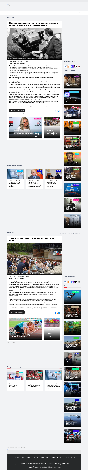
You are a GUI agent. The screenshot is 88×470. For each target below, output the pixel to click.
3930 (57, 180)
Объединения (76, 291)
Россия (9, 13)
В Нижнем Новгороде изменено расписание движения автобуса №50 (71, 192)
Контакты (72, 457)
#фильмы (45, 307)
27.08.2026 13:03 (70, 312)
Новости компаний (64, 457)
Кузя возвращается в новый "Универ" (22, 135)
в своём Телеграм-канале (42, 281)
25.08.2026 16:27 (70, 143)
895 (76, 358)
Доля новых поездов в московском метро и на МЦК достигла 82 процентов (71, 439)
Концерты (73, 17)
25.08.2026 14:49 (70, 219)
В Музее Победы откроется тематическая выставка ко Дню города (72, 84)
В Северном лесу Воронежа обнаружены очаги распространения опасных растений (72, 330)
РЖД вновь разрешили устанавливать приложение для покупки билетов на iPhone (53, 386)
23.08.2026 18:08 (13, 180)
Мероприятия (68, 17)
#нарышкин (14, 106)
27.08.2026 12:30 (70, 342)
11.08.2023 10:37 (21, 61)
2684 (76, 98)
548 (76, 81)
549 (76, 173)
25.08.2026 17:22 (70, 112)
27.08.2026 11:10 (70, 404)
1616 (76, 204)
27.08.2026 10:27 (70, 435)
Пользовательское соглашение (67, 464)
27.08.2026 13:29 (70, 296)
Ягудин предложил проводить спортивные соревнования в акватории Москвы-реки (72, 161)
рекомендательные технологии (54, 467)
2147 (76, 419)
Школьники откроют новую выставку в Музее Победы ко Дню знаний (72, 377)
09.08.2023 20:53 (51, 329)
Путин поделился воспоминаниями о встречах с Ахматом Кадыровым (33, 184)
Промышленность (75, 215)
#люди (56, 106)
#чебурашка (37, 307)
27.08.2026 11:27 (70, 389)
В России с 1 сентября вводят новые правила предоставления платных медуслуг (34, 386)
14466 (49, 127)
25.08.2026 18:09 (70, 81)
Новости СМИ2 (11, 342)
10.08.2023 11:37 (51, 126)
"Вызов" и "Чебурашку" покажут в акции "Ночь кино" (52, 133)
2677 (76, 389)
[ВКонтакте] (55, 111)
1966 (76, 342)
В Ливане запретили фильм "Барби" (52, 335)
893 (76, 312)
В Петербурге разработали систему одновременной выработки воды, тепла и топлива (72, 346)
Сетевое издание (49, 463)
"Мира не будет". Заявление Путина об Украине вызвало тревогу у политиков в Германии (15, 184)
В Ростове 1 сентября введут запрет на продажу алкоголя (72, 146)
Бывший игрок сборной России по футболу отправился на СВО (24, 335)
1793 (76, 404)
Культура (44, 13)
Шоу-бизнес (62, 17)
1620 (76, 158)
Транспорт (76, 184)
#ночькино (14, 307)
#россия (22, 307)
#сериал (22, 106)
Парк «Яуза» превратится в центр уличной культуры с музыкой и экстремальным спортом (72, 299)
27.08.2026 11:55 (70, 374)
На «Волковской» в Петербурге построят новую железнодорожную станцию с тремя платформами (72, 222)
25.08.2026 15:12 (70, 204)
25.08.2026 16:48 (70, 126)
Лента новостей (16, 13)
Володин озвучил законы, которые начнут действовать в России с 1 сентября (72, 361)
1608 (76, 435)
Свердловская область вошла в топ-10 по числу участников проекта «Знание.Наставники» (71, 392)
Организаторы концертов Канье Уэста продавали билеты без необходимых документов (71, 208)
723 (76, 190)
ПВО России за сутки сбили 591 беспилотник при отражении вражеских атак (72, 315)
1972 (76, 219)
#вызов (29, 307)
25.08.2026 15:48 (70, 173)
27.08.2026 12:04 (70, 358)
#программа (54, 307)
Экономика (30, 13)
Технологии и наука (74, 91)
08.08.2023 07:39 (15, 332)
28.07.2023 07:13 (15, 132)
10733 (49, 330)
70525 (22, 132)
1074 (76, 374)
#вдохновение (48, 106)
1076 (76, 143)
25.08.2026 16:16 (70, 158)
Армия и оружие (56, 170)
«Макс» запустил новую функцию (71, 101)
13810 (22, 332)
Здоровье (39, 372)
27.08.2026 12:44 (70, 327)
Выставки (78, 17)
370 (76, 126)
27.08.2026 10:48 (70, 419)
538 (76, 327)
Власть (20, 170)
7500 (19, 180)
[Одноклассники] (57, 111)
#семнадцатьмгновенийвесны (34, 106)
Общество (37, 13)
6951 (38, 180)
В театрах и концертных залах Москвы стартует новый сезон (71, 115)
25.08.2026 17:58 (70, 98)
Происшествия (55, 13)
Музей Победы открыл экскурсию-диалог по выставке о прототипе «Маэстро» (71, 177)
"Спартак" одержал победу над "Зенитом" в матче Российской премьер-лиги (15, 386)
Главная (17, 457)
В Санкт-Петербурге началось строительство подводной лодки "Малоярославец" (71, 423)
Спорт (49, 13)
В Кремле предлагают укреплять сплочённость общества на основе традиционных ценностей (71, 408)
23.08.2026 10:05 (51, 180)
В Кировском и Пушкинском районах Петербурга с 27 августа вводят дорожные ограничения (71, 130)
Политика (23, 13)
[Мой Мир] (59, 111)
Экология (76, 322)
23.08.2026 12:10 (32, 180)
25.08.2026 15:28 (70, 190)
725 (76, 112)
